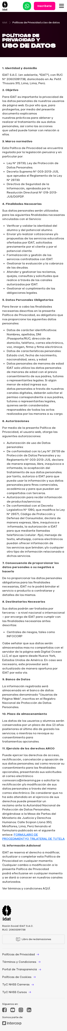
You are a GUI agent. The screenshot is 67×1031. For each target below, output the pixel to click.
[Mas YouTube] (12, 1010)
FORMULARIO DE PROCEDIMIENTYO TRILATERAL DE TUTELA (33, 837)
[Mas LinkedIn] (29, 1010)
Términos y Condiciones (19, 962)
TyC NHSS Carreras (16, 984)
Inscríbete (44, 6)
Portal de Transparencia (19, 969)
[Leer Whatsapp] (27, 6)
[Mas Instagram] (21, 1010)
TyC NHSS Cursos (14, 992)
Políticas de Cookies (16, 977)
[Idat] (5, 5)
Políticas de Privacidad (18, 954)
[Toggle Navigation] (61, 6)
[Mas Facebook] (4, 1010)
